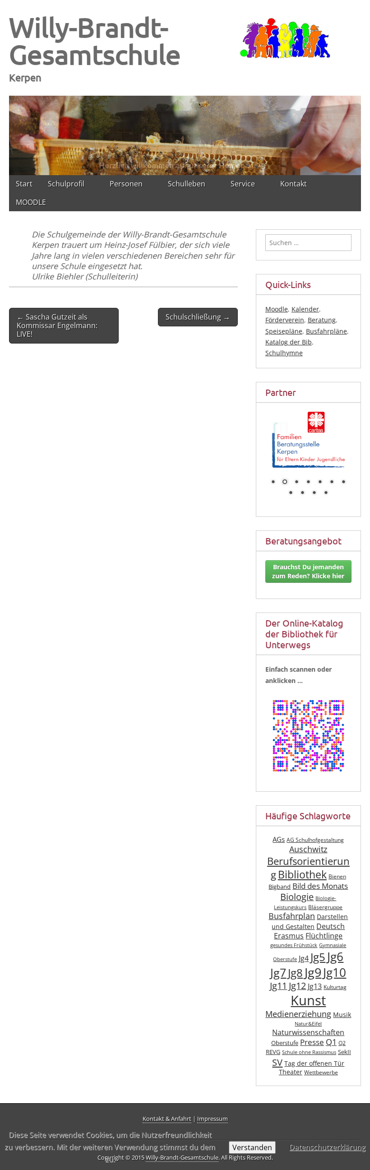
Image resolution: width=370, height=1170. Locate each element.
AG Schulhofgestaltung (315, 827)
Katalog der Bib (288, 342)
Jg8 (295, 960)
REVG (273, 1039)
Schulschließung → (198, 317)
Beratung (322, 320)
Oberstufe (284, 1030)
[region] (185, 135)
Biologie (297, 884)
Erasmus (289, 923)
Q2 (342, 1030)
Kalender (305, 309)
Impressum (212, 1118)
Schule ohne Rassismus (309, 1039)
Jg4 (304, 946)
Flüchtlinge (323, 923)
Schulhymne (284, 352)
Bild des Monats (320, 873)
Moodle (276, 309)
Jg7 (278, 959)
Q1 (331, 1029)
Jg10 (334, 960)
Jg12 (297, 973)
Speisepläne (283, 331)
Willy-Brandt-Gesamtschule (95, 40)
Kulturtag (335, 974)
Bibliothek (302, 862)
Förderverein (284, 320)
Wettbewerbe (321, 1059)
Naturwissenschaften (308, 1020)
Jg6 (335, 944)
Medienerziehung (298, 1001)
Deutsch (330, 914)
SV (277, 1049)
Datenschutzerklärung (327, 1147)
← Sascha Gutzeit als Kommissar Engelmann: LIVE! (57, 325)
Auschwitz (308, 836)
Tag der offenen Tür (314, 1050)
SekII (344, 1039)
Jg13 (315, 974)
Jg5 (317, 944)
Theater (290, 1059)
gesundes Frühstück (293, 932)
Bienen (337, 863)
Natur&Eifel (308, 1011)
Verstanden (252, 1147)
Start (24, 184)
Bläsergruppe (325, 894)
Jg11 (278, 973)
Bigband (279, 874)
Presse (312, 1029)
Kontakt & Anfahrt (167, 1118)
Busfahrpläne (326, 331)
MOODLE (31, 202)
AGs (279, 826)
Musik (342, 1002)
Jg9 (313, 960)
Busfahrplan (291, 903)
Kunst (308, 988)
